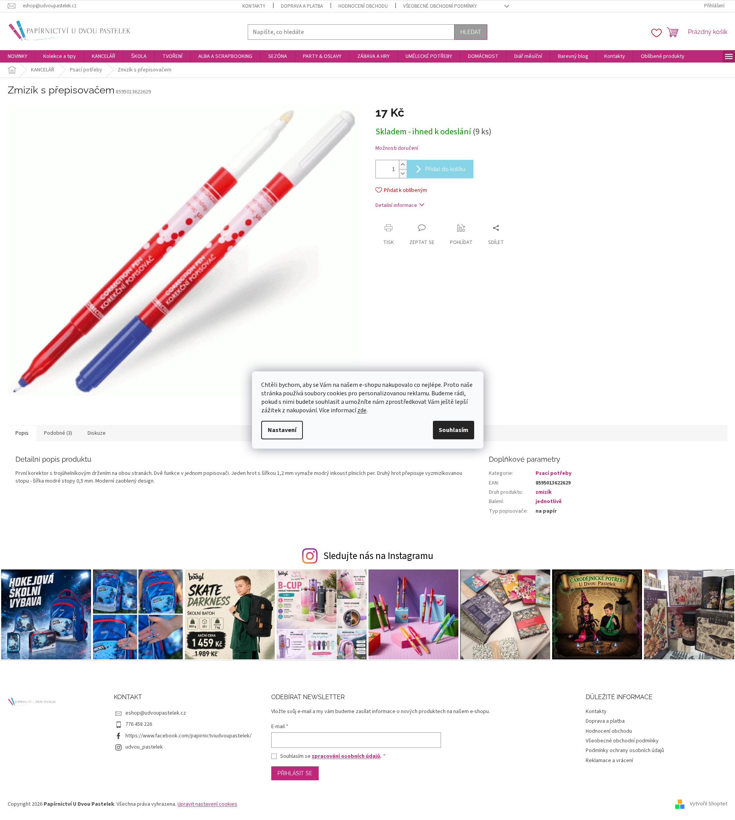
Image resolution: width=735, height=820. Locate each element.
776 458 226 (138, 724)
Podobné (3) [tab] (58, 433)
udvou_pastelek (144, 747)
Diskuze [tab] (97, 433)
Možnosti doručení (396, 148)
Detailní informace (396, 205)
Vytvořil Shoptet (708, 804)
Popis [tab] (22, 433)
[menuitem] (17, 56)
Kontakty (253, 6)
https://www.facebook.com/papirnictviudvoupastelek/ (188, 736)
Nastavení (282, 430)
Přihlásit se (295, 773)
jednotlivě (549, 501)
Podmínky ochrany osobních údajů (625, 750)
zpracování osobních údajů (346, 756)
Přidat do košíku (445, 169)
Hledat (470, 32)
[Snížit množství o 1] (403, 173)
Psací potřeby (553, 473)
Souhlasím (453, 430)
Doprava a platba (302, 6)
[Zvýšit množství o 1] (403, 164)
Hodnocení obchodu (363, 6)
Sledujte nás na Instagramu (378, 556)
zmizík (544, 492)
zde (362, 410)
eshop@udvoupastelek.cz (155, 713)
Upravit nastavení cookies (207, 804)
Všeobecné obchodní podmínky (440, 6)
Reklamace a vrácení (609, 760)
